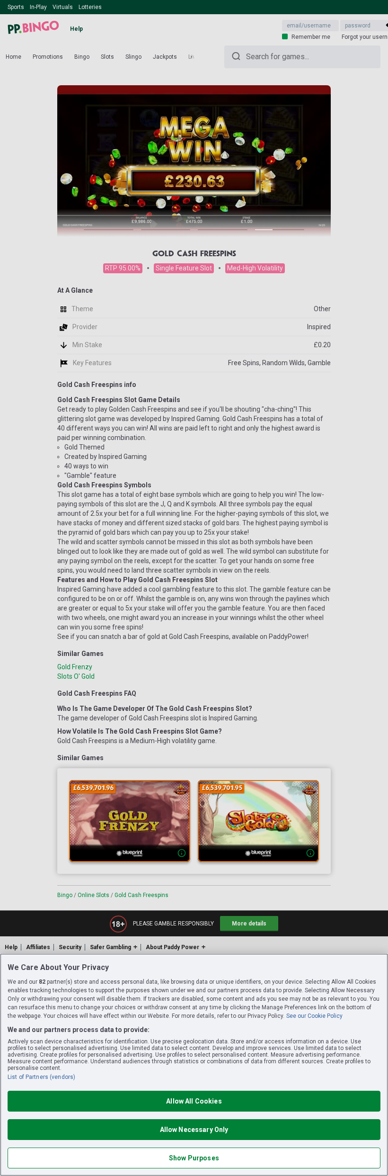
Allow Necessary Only (194, 1129)
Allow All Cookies (193, 1101)
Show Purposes (194, 1158)
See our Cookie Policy (314, 1016)
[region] (194, 1064)
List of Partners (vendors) (41, 1077)
